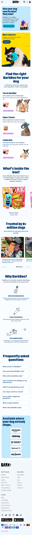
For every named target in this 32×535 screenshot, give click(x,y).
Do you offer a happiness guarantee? (11, 397)
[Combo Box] (16, 149)
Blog (18, 480)
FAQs (2, 497)
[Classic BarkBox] (16, 102)
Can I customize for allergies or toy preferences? (15, 381)
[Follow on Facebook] (2, 515)
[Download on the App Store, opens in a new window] (19, 520)
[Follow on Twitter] (6, 515)
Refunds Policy (5, 508)
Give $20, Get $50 (6, 490)
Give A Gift (4, 482)
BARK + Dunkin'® (6, 485)
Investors (19, 485)
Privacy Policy (5, 502)
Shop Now (7, 42)
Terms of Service (6, 505)
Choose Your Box (9, 26)
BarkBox (3, 475)
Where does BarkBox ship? (12, 407)
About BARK (20, 475)
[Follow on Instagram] (10, 515)
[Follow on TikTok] (21, 515)
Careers (19, 482)
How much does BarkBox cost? (13, 371)
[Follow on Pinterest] (13, 515)
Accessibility (4, 500)
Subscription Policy (6, 510)
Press (18, 477)
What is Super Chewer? (11, 403)
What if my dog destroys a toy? (13, 387)
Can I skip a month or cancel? (13, 392)
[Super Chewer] (16, 125)
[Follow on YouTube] (17, 515)
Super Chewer (5, 477)
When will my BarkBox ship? (12, 376)
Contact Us (20, 487)
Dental (3, 480)
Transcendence (5, 487)
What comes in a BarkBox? (12, 366)
